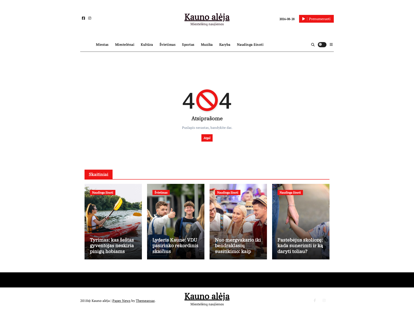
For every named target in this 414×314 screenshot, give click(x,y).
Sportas (188, 44)
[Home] (87, 45)
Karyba (225, 44)
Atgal (207, 138)
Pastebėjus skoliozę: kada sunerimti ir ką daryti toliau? (300, 245)
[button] (331, 44)
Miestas (102, 44)
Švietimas (168, 44)
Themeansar (145, 300)
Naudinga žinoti (250, 44)
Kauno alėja (207, 16)
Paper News (121, 300)
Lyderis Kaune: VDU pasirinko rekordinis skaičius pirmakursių (175, 248)
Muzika (207, 44)
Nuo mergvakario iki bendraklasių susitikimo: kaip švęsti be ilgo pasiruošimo (238, 251)
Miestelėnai (125, 44)
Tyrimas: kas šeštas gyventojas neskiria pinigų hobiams (112, 245)
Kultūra (147, 44)
